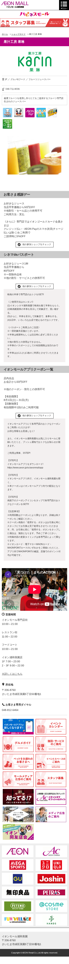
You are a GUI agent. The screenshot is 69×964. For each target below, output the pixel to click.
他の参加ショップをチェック (36, 244)
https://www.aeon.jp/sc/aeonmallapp (25, 467)
